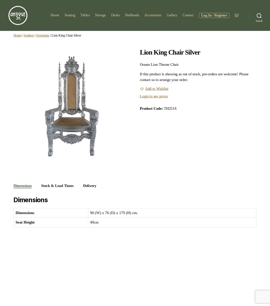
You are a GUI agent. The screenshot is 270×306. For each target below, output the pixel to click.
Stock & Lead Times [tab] (57, 186)
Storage (100, 15)
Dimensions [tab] (23, 186)
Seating (70, 15)
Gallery (172, 15)
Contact (188, 15)
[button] (154, 88)
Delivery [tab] (89, 186)
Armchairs (42, 35)
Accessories (152, 15)
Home (54, 15)
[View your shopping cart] (237, 15)
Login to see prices (154, 96)
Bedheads (132, 15)
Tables (85, 15)
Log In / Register (214, 15)
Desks (115, 15)
